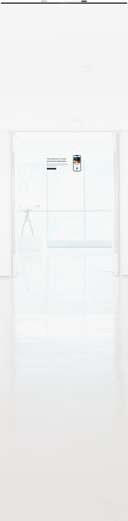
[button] (61, 1)
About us (72, 1)
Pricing (69, 1)
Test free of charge (84, 1)
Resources (76, 1)
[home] (44, 1)
